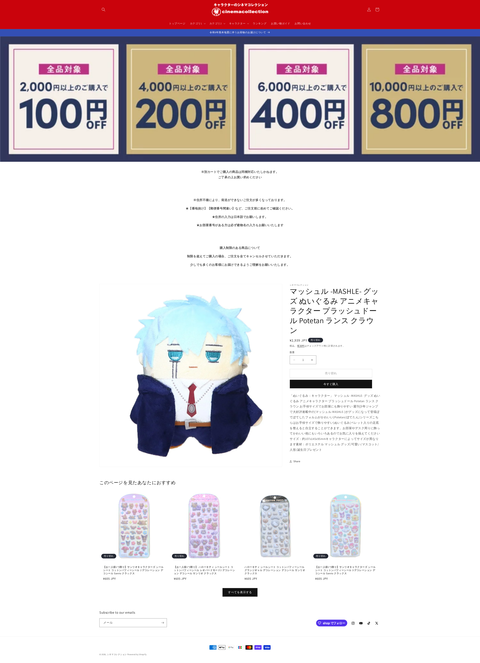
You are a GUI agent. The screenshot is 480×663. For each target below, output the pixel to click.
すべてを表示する (240, 592)
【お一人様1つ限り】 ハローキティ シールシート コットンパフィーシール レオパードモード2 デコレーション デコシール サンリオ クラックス (204, 570)
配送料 (300, 345)
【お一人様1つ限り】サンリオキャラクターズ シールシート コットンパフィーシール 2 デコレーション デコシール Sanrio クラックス (133, 570)
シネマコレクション (117, 654)
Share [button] (296, 461)
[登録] (162, 622)
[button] (103, 9)
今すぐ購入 (330, 384)
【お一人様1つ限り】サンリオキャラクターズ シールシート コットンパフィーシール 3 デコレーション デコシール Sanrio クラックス (345, 570)
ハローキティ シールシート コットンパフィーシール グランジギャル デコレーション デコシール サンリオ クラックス (274, 570)
